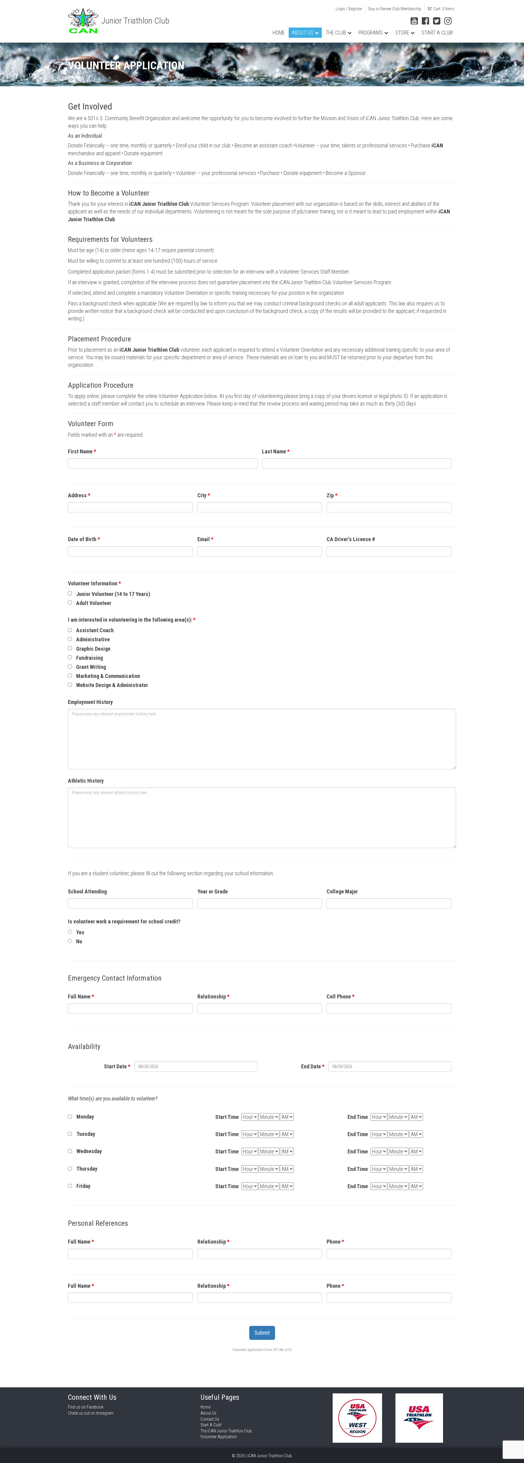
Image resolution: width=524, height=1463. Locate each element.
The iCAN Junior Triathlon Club (226, 1430)
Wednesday (89, 1151)
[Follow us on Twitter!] (437, 21)
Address (79, 495)
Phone (335, 1241)
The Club (336, 33)
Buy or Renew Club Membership (394, 8)
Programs (370, 33)
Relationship (213, 996)
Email (205, 539)
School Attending (87, 891)
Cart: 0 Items (444, 8)
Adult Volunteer (93, 603)
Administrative (93, 639)
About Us (302, 33)
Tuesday (85, 1134)
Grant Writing (91, 667)
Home (279, 33)
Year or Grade (212, 891)
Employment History (90, 702)
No (79, 941)
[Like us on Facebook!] (425, 21)
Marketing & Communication (108, 676)
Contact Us (209, 1419)
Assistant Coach (95, 630)
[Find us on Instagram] (448, 21)
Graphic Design (93, 649)
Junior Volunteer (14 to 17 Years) (113, 594)
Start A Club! (437, 33)
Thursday (86, 1168)
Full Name (81, 996)
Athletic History (86, 781)
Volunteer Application (218, 1436)
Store (402, 33)
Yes (80, 932)
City (203, 495)
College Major (342, 891)
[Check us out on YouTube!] (414, 21)
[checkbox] (70, 593)
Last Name (276, 451)
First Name (82, 451)
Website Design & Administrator (112, 685)
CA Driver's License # (351, 539)
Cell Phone (340, 996)
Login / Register (349, 8)
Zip (332, 495)
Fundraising (89, 658)
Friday (83, 1186)
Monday (85, 1116)
